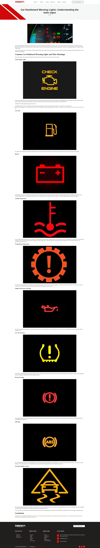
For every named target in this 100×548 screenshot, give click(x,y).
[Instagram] (82, 546)
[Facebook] (79, 546)
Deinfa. (28, 546)
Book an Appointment (78, 526)
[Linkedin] (84, 546)
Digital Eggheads (38, 546)
